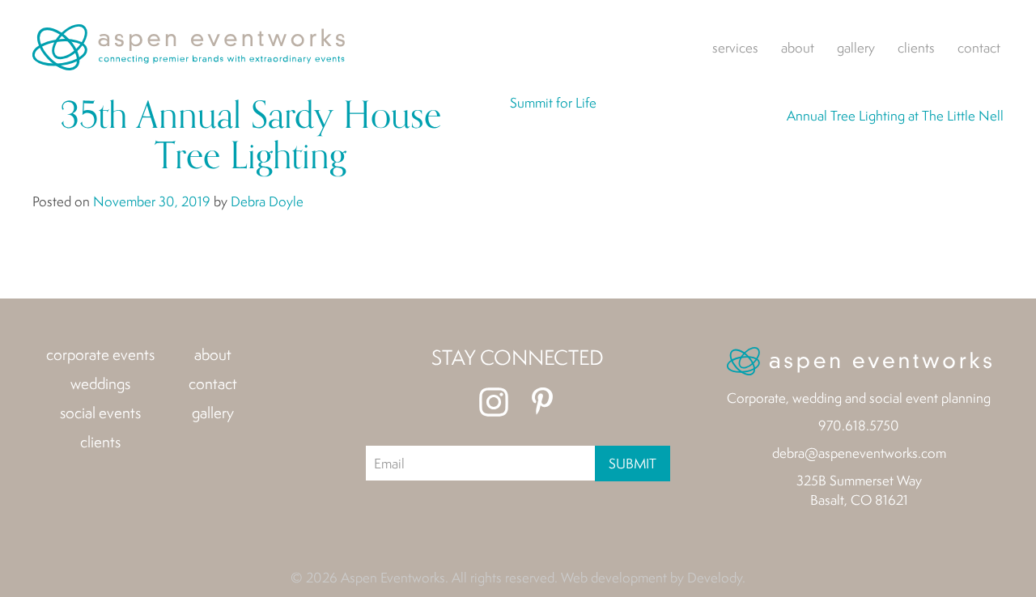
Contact (978, 47)
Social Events (100, 412)
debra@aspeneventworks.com (859, 452)
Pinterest (542, 402)
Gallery (856, 47)
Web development (614, 577)
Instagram (493, 402)
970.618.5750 (858, 425)
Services (735, 47)
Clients (916, 47)
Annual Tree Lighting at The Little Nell (895, 115)
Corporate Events (100, 354)
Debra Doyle (267, 201)
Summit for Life (553, 102)
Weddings (100, 383)
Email (389, 463)
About (797, 47)
